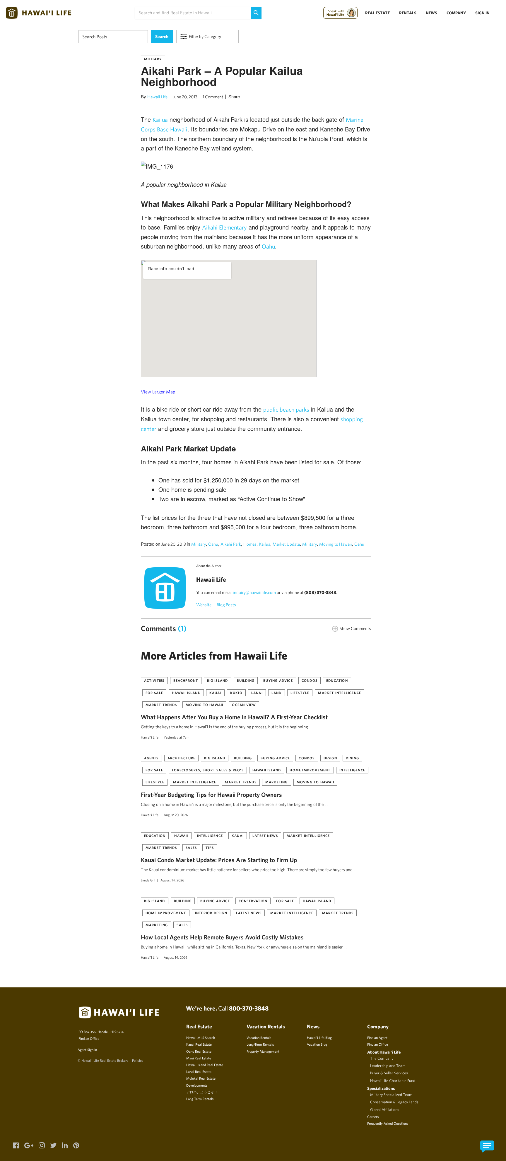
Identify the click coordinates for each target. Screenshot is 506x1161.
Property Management (263, 1051)
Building (246, 680)
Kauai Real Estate (199, 1044)
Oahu (268, 246)
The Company (381, 1058)
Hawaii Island (186, 693)
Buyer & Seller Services (389, 1073)
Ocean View (244, 705)
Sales (191, 847)
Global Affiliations (384, 1109)
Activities (154, 680)
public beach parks (286, 409)
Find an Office (88, 1038)
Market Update (286, 544)
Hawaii (181, 835)
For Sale (154, 693)
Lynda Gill (148, 880)
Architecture (181, 758)
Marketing (276, 782)
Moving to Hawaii (335, 544)
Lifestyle (300, 693)
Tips (210, 847)
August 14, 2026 (172, 880)
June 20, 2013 (185, 96)
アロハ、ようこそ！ (202, 1092)
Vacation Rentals (259, 1037)
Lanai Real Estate (198, 1071)
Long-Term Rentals (260, 1044)
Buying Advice (278, 680)
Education (337, 680)
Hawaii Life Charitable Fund (392, 1080)
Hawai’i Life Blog (319, 1037)
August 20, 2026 (176, 815)
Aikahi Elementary (224, 227)
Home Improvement (310, 770)
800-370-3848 (249, 1008)
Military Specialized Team (391, 1094)
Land (276, 693)
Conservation (253, 901)
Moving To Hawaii (204, 705)
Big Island (217, 680)
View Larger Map (158, 391)
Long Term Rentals (199, 1099)
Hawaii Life (157, 96)
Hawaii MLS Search (200, 1037)
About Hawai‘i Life (384, 1051)
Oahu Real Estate (198, 1051)
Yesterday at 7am (176, 737)
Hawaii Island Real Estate (204, 1065)
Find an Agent (377, 1037)
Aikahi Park (230, 544)
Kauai (215, 693)
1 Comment (213, 96)
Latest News (265, 835)
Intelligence (352, 770)
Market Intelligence (339, 693)
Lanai (257, 693)
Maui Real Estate (198, 1058)
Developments (196, 1085)
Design (330, 758)
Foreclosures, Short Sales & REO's (208, 770)
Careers (373, 1116)
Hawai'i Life (149, 737)
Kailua (160, 119)
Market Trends (161, 705)
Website (203, 604)
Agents (151, 758)
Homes (250, 544)
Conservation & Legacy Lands (394, 1102)
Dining (352, 758)
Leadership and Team (388, 1065)
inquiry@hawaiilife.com (254, 592)
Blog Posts (226, 604)
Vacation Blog (317, 1044)
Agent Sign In (87, 1049)
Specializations (381, 1088)
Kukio (236, 693)
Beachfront (185, 680)
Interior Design (211, 913)
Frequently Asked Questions (387, 1123)
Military (153, 59)
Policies (137, 1060)
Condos (309, 680)
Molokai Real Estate (201, 1078)
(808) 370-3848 (320, 592)
